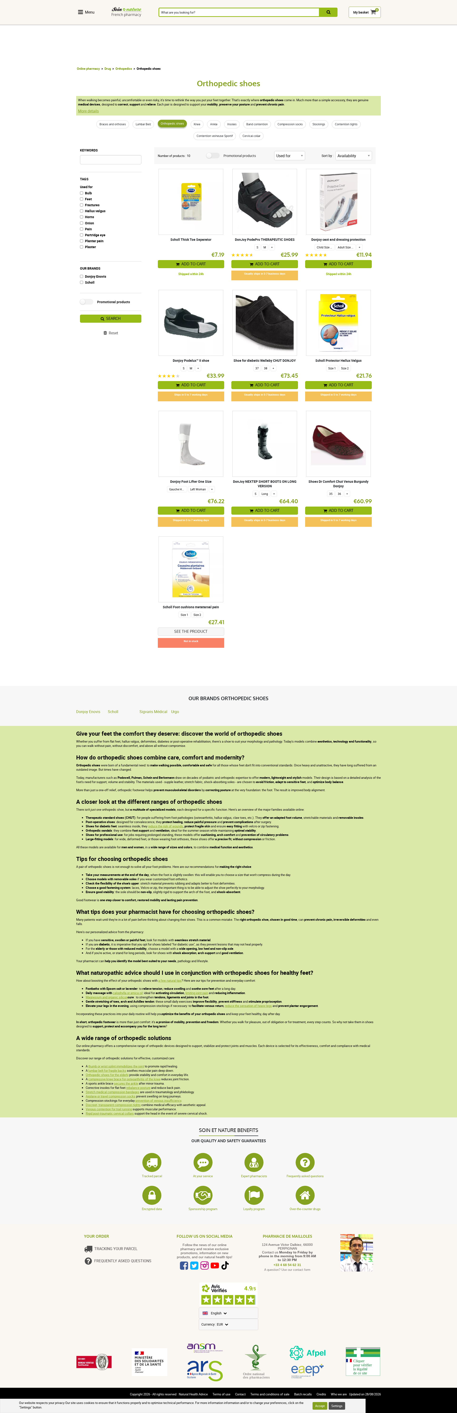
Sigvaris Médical (153, 711)
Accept (320, 1406)
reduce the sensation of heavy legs (248, 1006)
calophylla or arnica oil (128, 993)
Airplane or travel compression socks (110, 1096)
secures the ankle (126, 1083)
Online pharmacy (88, 68)
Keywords (89, 150)
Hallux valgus (95, 211)
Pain (88, 229)
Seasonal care (243, 22)
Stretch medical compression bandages (112, 1092)
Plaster (90, 247)
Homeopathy (139, 22)
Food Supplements (89, 22)
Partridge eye (95, 235)
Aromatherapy (165, 22)
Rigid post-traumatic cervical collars (110, 1113)
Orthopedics (123, 68)
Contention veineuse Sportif (215, 136)
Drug (107, 68)
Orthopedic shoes (172, 124)
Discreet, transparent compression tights (113, 1105)
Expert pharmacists (254, 1176)
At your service (203, 1176)
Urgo (175, 711)
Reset (113, 333)
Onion (89, 223)
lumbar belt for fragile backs (107, 1070)
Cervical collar (251, 136)
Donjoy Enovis (95, 276)
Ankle (214, 124)
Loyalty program (254, 1209)
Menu (89, 12)
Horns (89, 217)
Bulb (88, 193)
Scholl (89, 282)
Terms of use (221, 1394)
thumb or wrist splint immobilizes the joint (116, 1066)
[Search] (329, 12)
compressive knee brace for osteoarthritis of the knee (124, 1079)
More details (88, 111)
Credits (321, 1394)
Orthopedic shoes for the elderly (107, 1075)
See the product (191, 631)
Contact (240, 1394)
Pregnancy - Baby (293, 22)
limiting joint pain (196, 993)
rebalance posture (138, 1088)
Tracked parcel (152, 1176)
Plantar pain (94, 241)
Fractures (92, 205)
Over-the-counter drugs (305, 1209)
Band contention (257, 124)
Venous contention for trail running (109, 1109)
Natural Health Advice (193, 1394)
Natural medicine (114, 22)
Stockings (319, 124)
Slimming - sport (268, 22)
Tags (84, 179)
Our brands (90, 268)
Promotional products (113, 302)
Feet (88, 199)
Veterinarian (318, 22)
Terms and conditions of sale (269, 1394)
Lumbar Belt (143, 124)
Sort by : (327, 155)
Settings (337, 1406)
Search (113, 318)
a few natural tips (170, 980)
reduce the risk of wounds (165, 826)
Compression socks (290, 124)
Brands (343, 22)
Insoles (232, 124)
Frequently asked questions (305, 1176)
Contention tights (346, 124)
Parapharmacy (217, 22)
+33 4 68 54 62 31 (287, 1265)
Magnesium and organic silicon (107, 997)
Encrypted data (152, 1209)
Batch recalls (303, 1394)
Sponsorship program (203, 1209)
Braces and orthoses (112, 124)
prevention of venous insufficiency (158, 1100)
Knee (197, 124)
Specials (368, 22)
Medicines (191, 22)
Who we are (339, 1394)
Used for (86, 187)
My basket (361, 12)
